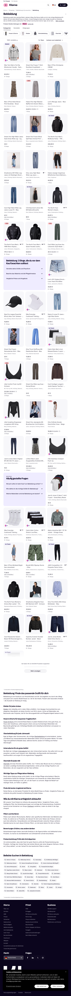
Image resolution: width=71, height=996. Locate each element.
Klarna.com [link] (28, 992)
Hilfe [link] (27, 909)
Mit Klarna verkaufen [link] (53, 914)
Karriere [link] (6, 911)
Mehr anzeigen (60, 21)
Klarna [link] (5, 10)
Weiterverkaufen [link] (8, 927)
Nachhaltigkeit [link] (8, 924)
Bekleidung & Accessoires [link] (23, 10)
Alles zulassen (58, 986)
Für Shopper (6, 1)
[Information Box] (17, 40)
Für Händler (14, 1)
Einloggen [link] (28, 911)
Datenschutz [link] (7, 922)
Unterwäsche (22, 751)
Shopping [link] (11, 10)
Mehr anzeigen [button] (35, 671)
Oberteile (6, 764)
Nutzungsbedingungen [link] (10, 992)
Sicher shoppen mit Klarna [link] (33, 927)
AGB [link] (5, 914)
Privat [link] (28, 905)
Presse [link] (5, 916)
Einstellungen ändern (13, 986)
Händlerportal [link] (51, 911)
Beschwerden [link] (29, 924)
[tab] (7, 28)
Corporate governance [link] (10, 948)
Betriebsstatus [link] (52, 919)
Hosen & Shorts (8, 722)
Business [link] (52, 905)
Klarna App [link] (29, 916)
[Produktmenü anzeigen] (66, 14)
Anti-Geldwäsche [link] (8, 930)
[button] (54, 5)
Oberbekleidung (39, 736)
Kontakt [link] (6, 943)
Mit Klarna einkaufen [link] (31, 914)
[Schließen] (66, 972)
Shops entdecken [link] (30, 919)
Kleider (5, 709)
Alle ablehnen (41, 986)
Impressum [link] (7, 938)
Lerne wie (30, 24)
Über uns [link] (6, 909)
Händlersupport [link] (52, 909)
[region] (35, 980)
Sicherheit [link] (6, 919)
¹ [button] (30, 74)
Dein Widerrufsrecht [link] (31, 935)
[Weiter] (65, 33)
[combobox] (54, 40)
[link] (28, 958)
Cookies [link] (20, 992)
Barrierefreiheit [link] (8, 935)
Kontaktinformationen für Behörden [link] (13, 946)
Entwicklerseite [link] (52, 916)
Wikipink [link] (6, 940)
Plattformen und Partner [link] (54, 922)
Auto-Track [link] (7, 932)
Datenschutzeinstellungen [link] (33, 932)
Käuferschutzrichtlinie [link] (32, 922)
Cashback (30, 806)
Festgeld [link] (28, 930)
